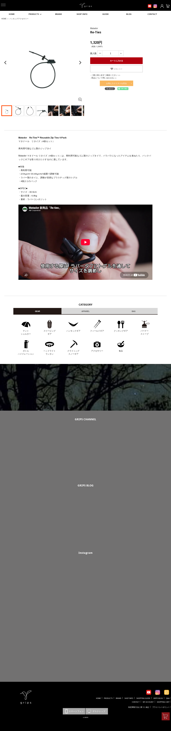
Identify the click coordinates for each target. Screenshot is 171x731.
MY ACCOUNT (148, 702)
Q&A (168, 698)
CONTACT (152, 14)
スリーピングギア (50, 332)
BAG (133, 311)
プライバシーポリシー (161, 707)
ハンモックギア (73, 330)
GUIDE (105, 14)
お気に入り (117, 69)
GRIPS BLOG (86, 485)
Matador (94, 28)
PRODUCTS (34, 14)
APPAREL (85, 311)
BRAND (58, 14)
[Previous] (6, 63)
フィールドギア (97, 330)
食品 (121, 350)
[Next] (80, 63)
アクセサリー (97, 350)
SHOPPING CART (163, 702)
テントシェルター (26, 332)
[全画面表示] (80, 99)
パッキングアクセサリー (18, 18)
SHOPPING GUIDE (143, 698)
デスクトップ (96, 711)
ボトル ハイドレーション (26, 352)
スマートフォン (74, 711)
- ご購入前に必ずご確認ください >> (105, 75)
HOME (12, 14)
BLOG (128, 14)
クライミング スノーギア (73, 352)
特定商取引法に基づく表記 (138, 707)
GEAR (37, 311)
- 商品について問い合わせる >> (103, 77)
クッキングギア (121, 330)
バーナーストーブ (145, 332)
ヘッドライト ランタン (50, 352)
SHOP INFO (82, 14)
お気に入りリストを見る (116, 83)
